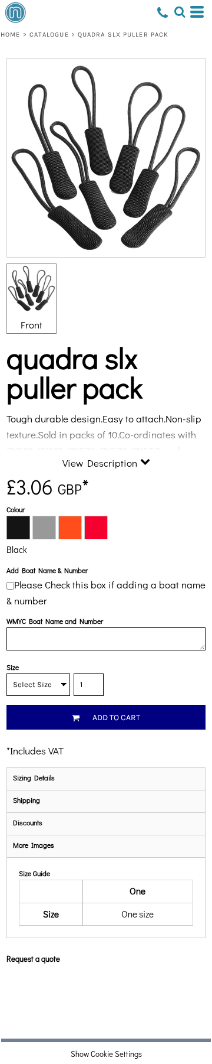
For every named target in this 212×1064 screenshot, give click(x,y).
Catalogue (49, 34)
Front (31, 324)
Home (10, 34)
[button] (180, 12)
